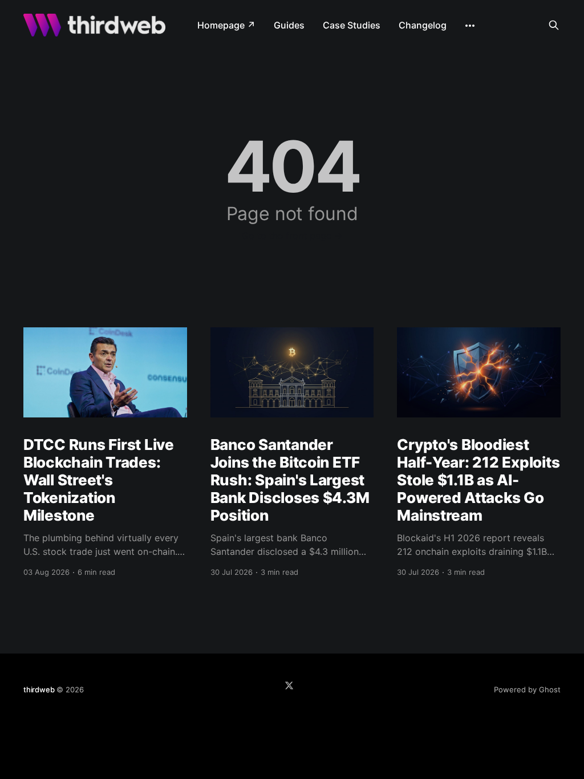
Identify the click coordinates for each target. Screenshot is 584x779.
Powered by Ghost (527, 689)
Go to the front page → (292, 235)
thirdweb (38, 689)
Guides (289, 25)
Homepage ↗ (226, 25)
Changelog (423, 25)
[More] (469, 25)
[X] (289, 685)
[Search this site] (554, 25)
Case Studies (351, 25)
